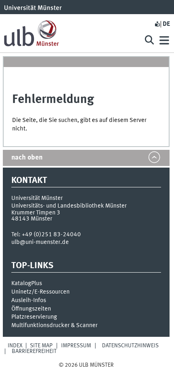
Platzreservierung (34, 317)
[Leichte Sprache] (157, 24)
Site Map (41, 346)
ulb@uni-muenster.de (40, 242)
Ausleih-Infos (28, 300)
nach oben (26, 157)
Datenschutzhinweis (130, 346)
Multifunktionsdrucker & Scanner (54, 325)
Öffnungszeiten (31, 309)
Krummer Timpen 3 (35, 213)
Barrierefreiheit (34, 351)
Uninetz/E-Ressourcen (40, 292)
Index (15, 346)
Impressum (76, 346)
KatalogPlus (26, 283)
